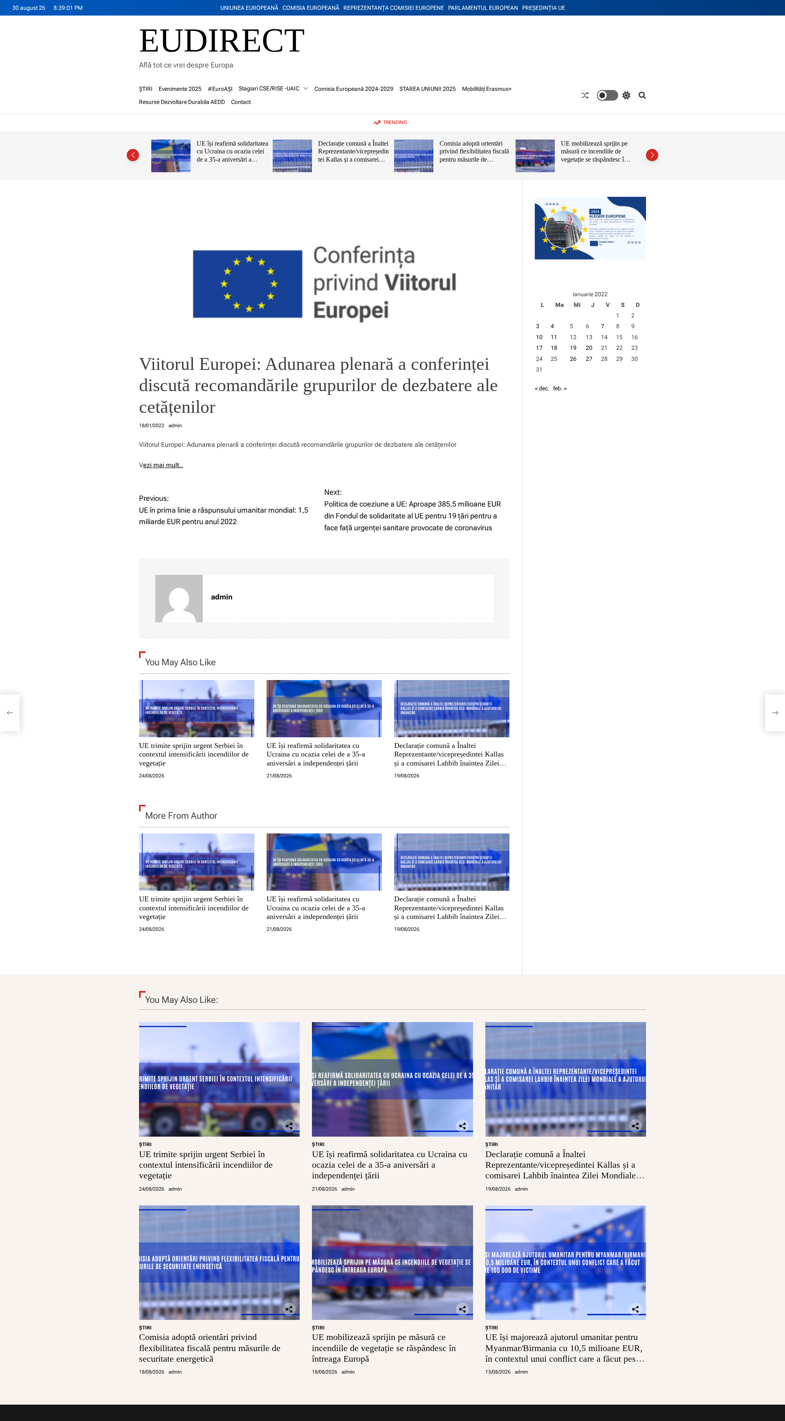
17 (539, 348)
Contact (241, 102)
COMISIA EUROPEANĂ (311, 8)
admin (175, 425)
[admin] (179, 598)
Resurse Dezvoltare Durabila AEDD (182, 102)
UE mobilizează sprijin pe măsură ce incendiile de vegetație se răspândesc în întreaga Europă (486, 155)
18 (554, 348)
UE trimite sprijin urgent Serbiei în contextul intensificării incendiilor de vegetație (194, 754)
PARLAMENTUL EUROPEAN (483, 8)
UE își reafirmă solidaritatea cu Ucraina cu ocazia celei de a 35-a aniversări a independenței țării (316, 754)
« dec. (542, 388)
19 (573, 348)
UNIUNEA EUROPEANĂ (249, 8)
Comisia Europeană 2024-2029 (353, 89)
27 (589, 359)
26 (573, 359)
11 (554, 337)
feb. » (560, 388)
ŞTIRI (146, 89)
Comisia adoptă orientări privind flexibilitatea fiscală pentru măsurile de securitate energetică (366, 155)
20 (589, 348)
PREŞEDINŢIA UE (543, 8)
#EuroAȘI (220, 89)
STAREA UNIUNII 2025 (427, 89)
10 (539, 337)
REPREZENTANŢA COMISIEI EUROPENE (393, 8)
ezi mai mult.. (163, 465)
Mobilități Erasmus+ (486, 89)
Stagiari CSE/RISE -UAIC (269, 88)
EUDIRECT (222, 40)
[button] (133, 155)
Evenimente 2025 (180, 89)
